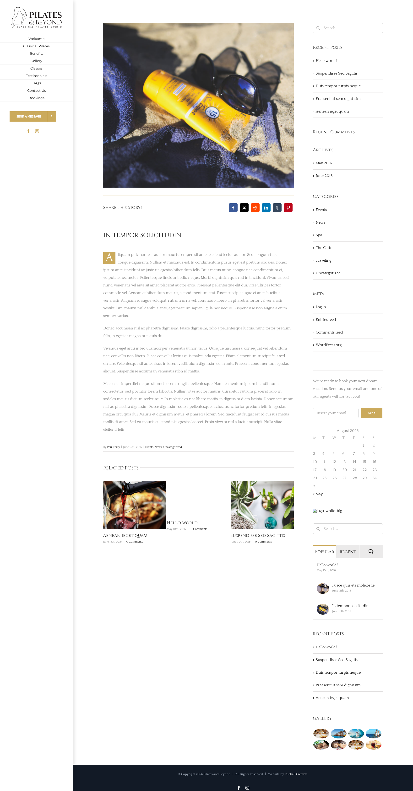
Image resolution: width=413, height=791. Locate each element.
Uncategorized (172, 447)
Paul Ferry (113, 447)
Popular (324, 552)
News (158, 447)
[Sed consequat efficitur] (373, 744)
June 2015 (324, 176)
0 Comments (141, 529)
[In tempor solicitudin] (323, 607)
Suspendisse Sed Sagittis (200, 535)
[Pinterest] (288, 207)
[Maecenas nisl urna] (356, 744)
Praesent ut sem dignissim (338, 99)
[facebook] (28, 131)
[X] (244, 207)
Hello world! (125, 523)
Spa (319, 235)
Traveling (323, 260)
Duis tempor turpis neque (266, 535)
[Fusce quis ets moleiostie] (323, 587)
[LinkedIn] (266, 207)
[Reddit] (255, 207)
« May (318, 494)
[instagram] (37, 131)
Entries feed (326, 319)
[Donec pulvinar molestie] (321, 744)
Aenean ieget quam (332, 111)
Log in (321, 307)
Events (149, 447)
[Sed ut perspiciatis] (338, 733)
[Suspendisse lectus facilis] (373, 733)
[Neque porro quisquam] (321, 733)
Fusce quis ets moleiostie (353, 585)
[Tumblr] (277, 207)
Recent (348, 552)
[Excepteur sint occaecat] (356, 733)
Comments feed (329, 332)
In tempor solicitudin (350, 606)
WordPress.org (329, 345)
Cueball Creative (296, 774)
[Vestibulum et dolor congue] (338, 744)
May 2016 (324, 163)
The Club (323, 248)
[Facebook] (233, 207)
